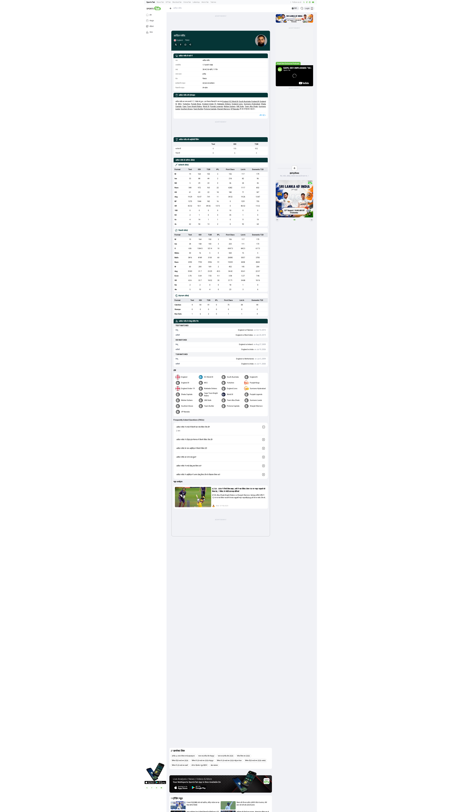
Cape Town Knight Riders (192, 106)
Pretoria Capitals (210, 109)
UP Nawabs (235, 109)
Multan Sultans (230, 106)
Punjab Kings (196, 104)
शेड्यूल (152, 21)
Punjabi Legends (216, 106)
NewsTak (160, 2)
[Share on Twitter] (176, 44)
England (225, 101)
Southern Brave (187, 109)
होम (151, 15)
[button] (193, 497)
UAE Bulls (240, 106)
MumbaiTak (177, 2)
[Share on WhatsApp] (185, 44)
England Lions (237, 104)
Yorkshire (186, 104)
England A (255, 101)
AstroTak (205, 2)
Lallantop (196, 2)
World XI (206, 106)
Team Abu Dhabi (251, 106)
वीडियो (152, 26)
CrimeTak (187, 2)
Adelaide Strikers (224, 104)
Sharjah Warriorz (223, 109)
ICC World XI (233, 101)
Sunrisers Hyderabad (252, 104)
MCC (180, 104)
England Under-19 (209, 104)
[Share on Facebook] (181, 44)
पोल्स (151, 32)
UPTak (168, 2)
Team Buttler (198, 109)
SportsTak (150, 2)
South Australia (245, 101)
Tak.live (213, 2)
